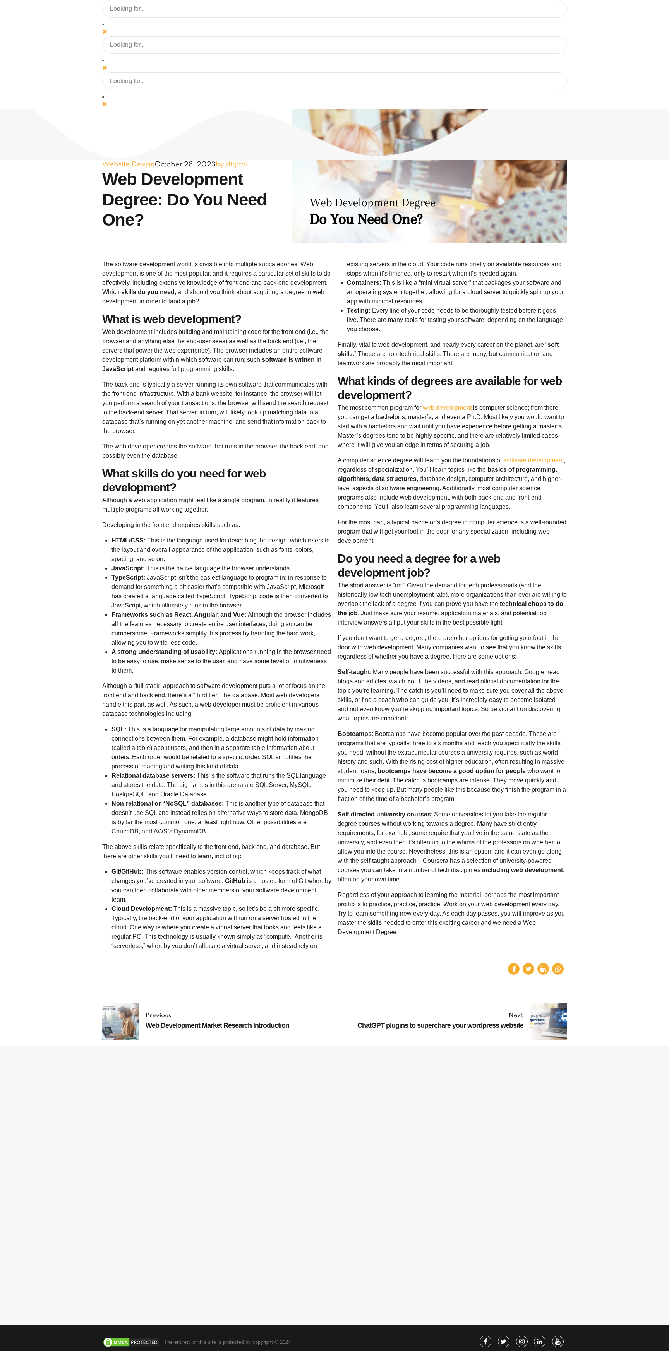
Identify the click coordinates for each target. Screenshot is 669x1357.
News (384, 1278)
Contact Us (390, 1289)
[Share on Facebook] (514, 969)
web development (447, 407)
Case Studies (393, 1267)
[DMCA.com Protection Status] (131, 1346)
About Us (388, 1245)
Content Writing (395, 1218)
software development (533, 460)
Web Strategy (393, 1196)
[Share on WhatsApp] (558, 969)
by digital (232, 164)
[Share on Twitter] (528, 969)
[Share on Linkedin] (543, 969)
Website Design (128, 164)
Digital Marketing (397, 1185)
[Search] (103, 24)
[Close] (104, 31)
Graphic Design (395, 1207)
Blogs (384, 1256)
